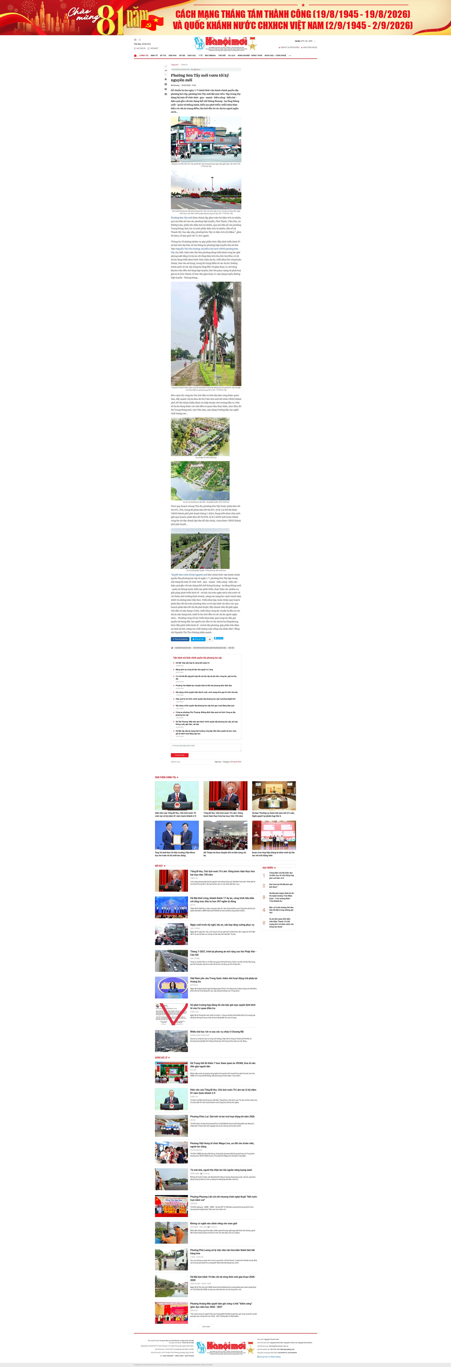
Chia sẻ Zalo (199, 639)
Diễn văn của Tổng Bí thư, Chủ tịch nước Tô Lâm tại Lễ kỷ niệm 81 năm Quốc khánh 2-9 (175, 814)
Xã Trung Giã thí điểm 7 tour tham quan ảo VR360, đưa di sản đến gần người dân (222, 1065)
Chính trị (143, 55)
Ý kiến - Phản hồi (196, 1257)
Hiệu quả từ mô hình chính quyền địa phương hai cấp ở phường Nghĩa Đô (205, 699)
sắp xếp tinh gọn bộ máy (183, 648)
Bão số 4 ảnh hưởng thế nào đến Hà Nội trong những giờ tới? (281, 910)
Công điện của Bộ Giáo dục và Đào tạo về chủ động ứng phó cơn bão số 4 (281, 875)
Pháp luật (194, 1012)
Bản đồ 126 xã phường (290, 47)
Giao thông (195, 928)
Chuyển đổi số (196, 1150)
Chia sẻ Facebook (181, 639)
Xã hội (182, 55)
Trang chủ (174, 65)
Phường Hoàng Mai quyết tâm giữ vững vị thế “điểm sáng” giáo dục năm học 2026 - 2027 (221, 1305)
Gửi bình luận (180, 755)
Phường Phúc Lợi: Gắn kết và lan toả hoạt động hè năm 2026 (222, 1116)
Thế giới (222, 55)
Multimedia (210, 55)
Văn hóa (173, 55)
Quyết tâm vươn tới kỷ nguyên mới (190, 574)
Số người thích (236, 762)
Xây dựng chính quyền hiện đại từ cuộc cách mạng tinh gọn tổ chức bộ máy (207, 692)
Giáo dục (192, 55)
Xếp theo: (218, 762)
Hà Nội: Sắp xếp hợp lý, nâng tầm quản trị (192, 663)
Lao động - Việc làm (198, 1227)
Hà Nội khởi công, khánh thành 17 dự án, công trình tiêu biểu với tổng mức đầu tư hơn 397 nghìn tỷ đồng (222, 900)
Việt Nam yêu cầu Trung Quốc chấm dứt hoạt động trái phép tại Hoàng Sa (223, 980)
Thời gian (226, 762)
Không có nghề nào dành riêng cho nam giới (213, 1223)
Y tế (200, 55)
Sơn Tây (231, 648)
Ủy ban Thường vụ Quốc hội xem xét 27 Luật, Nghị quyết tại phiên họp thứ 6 (273, 814)
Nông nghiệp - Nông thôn (250, 55)
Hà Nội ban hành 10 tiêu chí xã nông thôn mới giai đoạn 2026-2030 (222, 1278)
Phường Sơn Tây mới (181, 217)
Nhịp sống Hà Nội (310, 47)
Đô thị (163, 55)
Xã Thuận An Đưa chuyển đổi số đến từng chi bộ (225, 854)
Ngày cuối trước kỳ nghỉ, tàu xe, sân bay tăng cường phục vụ (222, 924)
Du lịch (231, 55)
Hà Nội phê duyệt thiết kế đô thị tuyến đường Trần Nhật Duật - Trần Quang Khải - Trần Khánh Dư (281, 897)
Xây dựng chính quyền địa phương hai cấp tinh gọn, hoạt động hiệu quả (205, 706)
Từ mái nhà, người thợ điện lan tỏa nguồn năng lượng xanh (221, 1170)
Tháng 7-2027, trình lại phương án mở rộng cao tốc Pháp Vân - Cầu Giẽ (223, 953)
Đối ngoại (194, 985)
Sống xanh (194, 1174)
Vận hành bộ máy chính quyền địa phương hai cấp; (210, 648)
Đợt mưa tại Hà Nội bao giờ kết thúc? (280, 885)
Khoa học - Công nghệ (275, 55)
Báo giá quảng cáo (287, 1349)
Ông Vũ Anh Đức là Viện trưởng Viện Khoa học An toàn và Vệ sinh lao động (175, 854)
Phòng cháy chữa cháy (200, 1035)
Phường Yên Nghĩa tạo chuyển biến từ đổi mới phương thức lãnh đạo (204, 685)
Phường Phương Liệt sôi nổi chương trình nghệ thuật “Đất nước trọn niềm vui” (223, 1198)
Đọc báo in (141, 48)
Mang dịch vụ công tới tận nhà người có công (194, 670)
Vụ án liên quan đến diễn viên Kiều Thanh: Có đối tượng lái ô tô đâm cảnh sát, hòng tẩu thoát (281, 923)
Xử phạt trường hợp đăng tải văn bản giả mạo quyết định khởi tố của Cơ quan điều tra (222, 1007)
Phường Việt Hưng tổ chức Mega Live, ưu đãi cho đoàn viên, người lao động (222, 1145)
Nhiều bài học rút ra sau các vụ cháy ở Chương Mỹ (217, 1031)
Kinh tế (154, 55)
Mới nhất (154, 48)
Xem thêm (206, 1327)
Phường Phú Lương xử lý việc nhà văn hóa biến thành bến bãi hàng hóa (222, 1252)
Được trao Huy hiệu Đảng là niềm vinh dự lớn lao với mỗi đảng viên (273, 854)
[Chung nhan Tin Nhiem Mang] (268, 1357)
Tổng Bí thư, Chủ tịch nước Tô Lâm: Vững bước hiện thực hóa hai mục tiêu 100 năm (223, 814)
